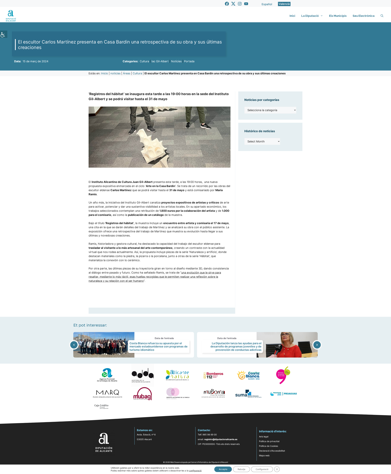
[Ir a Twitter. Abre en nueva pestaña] (233, 4)
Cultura (144, 61)
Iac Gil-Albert (160, 61)
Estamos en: (145, 430)
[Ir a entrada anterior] (74, 345)
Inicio (104, 73)
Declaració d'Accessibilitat (272, 450)
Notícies (176, 61)
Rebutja (241, 469)
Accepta (223, 469)
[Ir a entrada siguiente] (317, 345)
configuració (195, 470)
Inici (292, 15)
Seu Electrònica (364, 15)
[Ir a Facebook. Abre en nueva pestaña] (227, 4)
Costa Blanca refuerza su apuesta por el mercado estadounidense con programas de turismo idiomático (159, 346)
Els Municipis (338, 15)
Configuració (262, 469)
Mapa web (264, 455)
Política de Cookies (268, 446)
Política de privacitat (269, 441)
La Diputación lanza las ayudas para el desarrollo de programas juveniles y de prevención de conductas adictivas (235, 346)
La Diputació (310, 15)
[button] (382, 15)
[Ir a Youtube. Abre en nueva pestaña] (246, 4)
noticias (115, 73)
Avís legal (263, 436)
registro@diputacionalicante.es (220, 439)
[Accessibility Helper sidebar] (3, 34)
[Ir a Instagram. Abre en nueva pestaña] (240, 4)
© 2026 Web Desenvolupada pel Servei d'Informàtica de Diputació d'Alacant (195, 462)
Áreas (126, 73)
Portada (189, 61)
